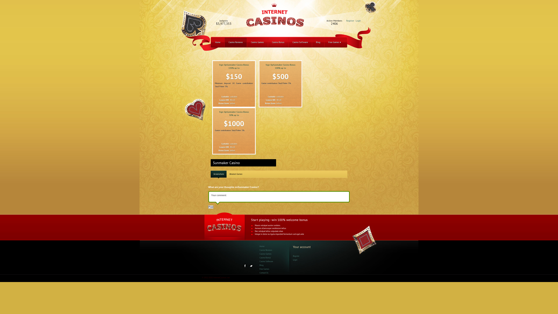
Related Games (235, 174)
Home (217, 42)
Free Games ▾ (334, 42)
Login (358, 20)
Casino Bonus (278, 42)
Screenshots (218, 174)
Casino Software (300, 42)
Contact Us (264, 273)
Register (350, 20)
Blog (318, 42)
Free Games (264, 269)
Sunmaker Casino (226, 162)
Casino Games (257, 42)
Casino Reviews (236, 42)
